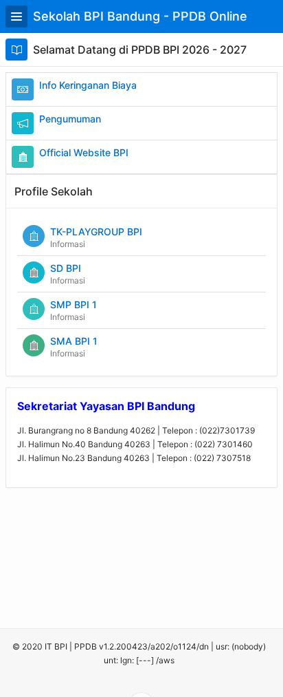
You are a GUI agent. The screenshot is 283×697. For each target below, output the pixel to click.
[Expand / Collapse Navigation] (16, 17)
